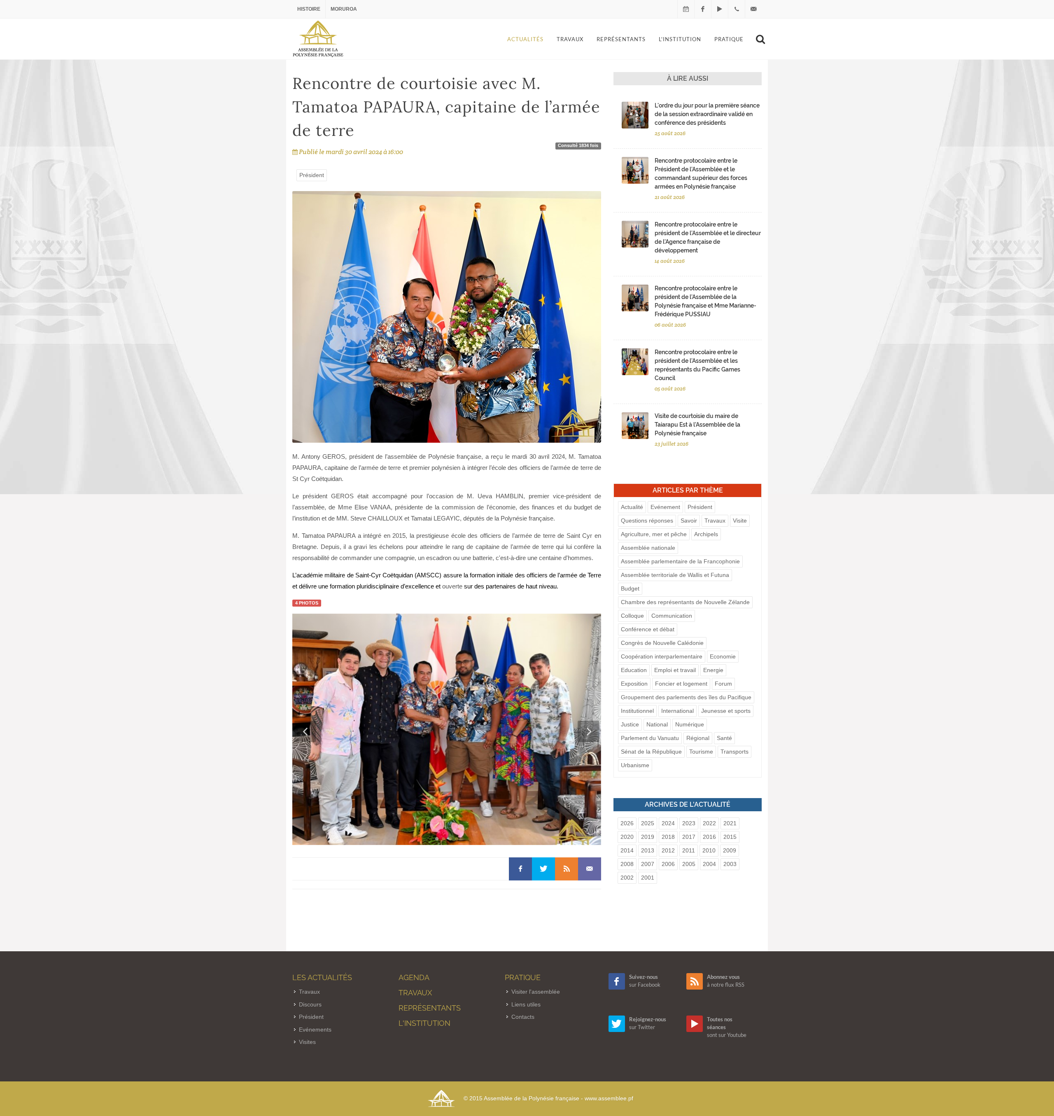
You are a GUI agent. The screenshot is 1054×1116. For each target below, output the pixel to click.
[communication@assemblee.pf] (753, 9)
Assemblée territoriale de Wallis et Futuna (675, 575)
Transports (735, 751)
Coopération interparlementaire (661, 656)
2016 (709, 836)
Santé (724, 738)
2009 (729, 850)
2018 (668, 836)
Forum (723, 683)
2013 (647, 850)
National (657, 724)
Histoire (308, 9)
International (677, 710)
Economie (723, 656)
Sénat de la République (651, 751)
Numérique (689, 724)
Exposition (634, 683)
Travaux (714, 520)
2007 (647, 864)
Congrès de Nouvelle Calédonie (662, 643)
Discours (310, 1004)
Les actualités (322, 977)
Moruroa (344, 9)
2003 (730, 864)
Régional (697, 738)
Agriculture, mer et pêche (654, 534)
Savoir (689, 520)
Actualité (632, 507)
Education (634, 670)
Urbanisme (635, 765)
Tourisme (701, 751)
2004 (709, 864)
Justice (630, 724)
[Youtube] (719, 9)
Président (311, 175)
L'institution (424, 1023)
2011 (688, 850)
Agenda (414, 977)
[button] (437, 839)
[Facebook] (703, 9)
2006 (668, 864)
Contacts (522, 1016)
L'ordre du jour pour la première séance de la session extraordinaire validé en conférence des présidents (707, 114)
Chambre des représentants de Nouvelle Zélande (685, 602)
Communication (671, 615)
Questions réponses (647, 520)
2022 (709, 823)
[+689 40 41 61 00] (736, 9)
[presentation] (305, 731)
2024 (668, 823)
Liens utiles (526, 1004)
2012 (668, 850)
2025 (647, 823)
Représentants (430, 1008)
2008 (627, 864)
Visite (740, 520)
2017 (688, 836)
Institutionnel (637, 710)
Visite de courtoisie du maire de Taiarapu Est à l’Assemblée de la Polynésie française (697, 425)
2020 (627, 836)
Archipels (706, 534)
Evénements (315, 1029)
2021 (730, 823)
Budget (630, 588)
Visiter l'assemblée (535, 991)
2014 (627, 850)
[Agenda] (686, 9)
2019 (647, 836)
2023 (688, 823)
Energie (713, 670)
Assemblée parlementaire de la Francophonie (680, 561)
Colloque (632, 615)
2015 (730, 836)
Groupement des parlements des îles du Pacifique (686, 697)
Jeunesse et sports (726, 710)
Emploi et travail (675, 670)
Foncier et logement (681, 683)
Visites (307, 1042)
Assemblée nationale (648, 547)
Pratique (523, 977)
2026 (627, 823)
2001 (647, 877)
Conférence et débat (647, 629)
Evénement (665, 507)
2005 (688, 864)
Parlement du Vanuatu (650, 738)
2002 (627, 877)
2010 (709, 850)
